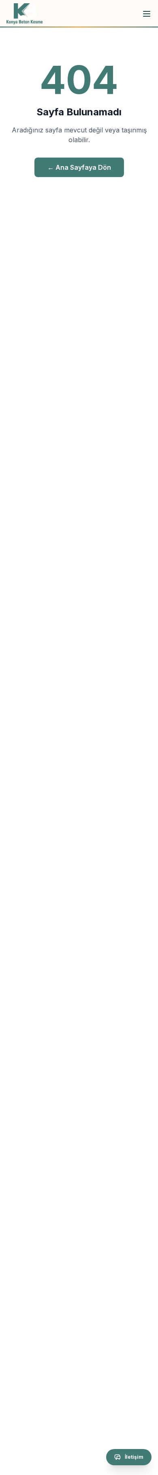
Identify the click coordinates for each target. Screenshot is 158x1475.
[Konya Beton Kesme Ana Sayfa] (24, 13)
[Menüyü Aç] (147, 14)
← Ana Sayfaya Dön (79, 167)
